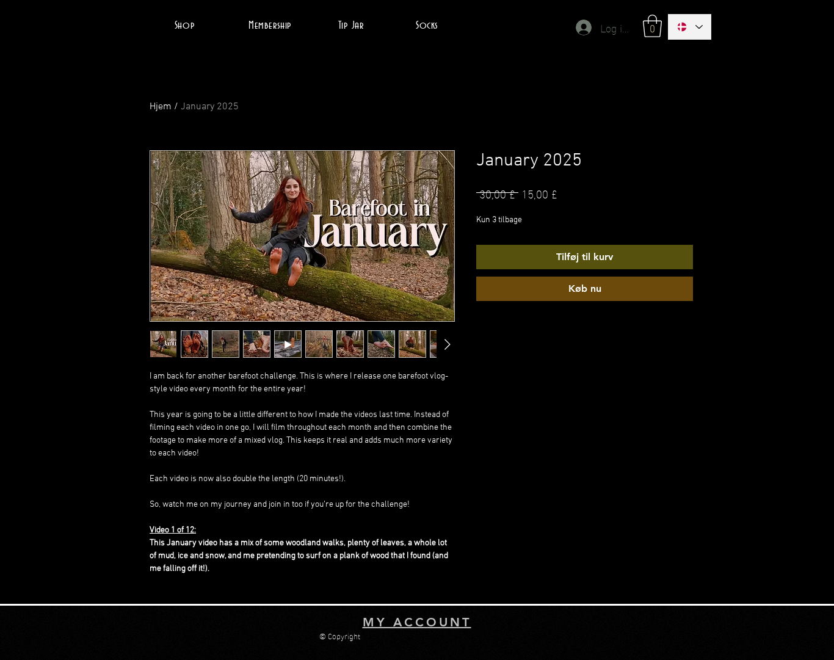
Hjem (161, 107)
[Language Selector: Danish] (689, 27)
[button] (652, 26)
